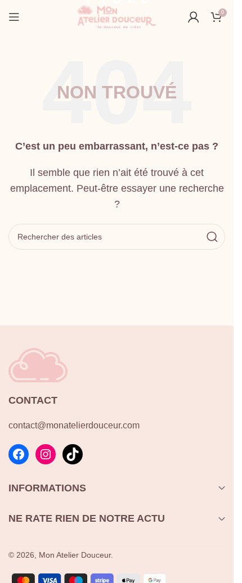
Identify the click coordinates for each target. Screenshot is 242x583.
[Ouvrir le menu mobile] (14, 17)
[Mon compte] (193, 17)
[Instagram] (45, 454)
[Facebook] (18, 454)
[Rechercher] (212, 237)
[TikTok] (72, 454)
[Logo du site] (117, 16)
